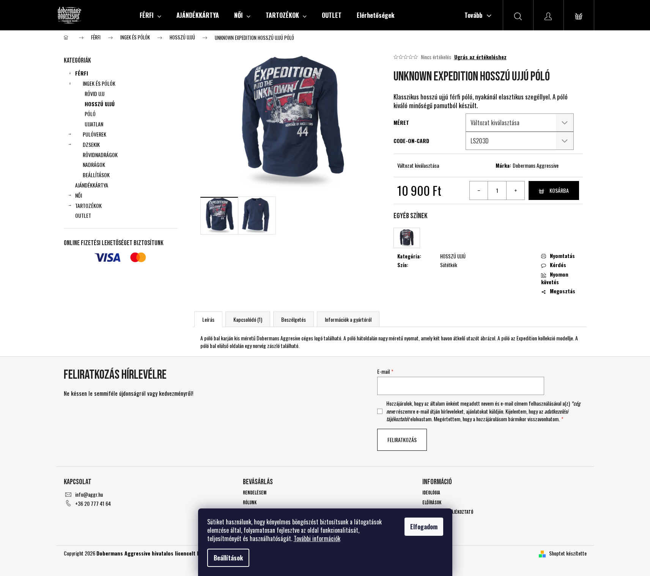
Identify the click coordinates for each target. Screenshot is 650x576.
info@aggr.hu (89, 494)
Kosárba (559, 190)
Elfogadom (424, 526)
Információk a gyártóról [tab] (348, 319)
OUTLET (83, 215)
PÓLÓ (90, 114)
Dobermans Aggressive (536, 165)
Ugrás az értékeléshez (480, 57)
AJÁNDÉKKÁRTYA (91, 185)
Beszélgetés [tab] (293, 319)
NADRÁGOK (94, 164)
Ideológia (431, 493)
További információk (317, 538)
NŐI (78, 195)
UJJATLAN (94, 124)
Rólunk (250, 502)
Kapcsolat (432, 521)
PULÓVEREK (94, 134)
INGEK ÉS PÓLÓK (99, 83)
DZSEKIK (91, 144)
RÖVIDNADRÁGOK (100, 155)
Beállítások (228, 557)
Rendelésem (254, 493)
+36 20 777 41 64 (93, 503)
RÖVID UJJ (94, 94)
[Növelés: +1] (515, 190)
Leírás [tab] (208, 319)
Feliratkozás (402, 440)
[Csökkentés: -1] (479, 190)
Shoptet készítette (568, 553)
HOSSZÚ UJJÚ (100, 104)
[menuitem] (150, 15)
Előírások (431, 502)
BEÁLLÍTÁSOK (96, 175)
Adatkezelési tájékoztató (447, 512)
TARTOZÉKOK (88, 205)
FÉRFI (81, 73)
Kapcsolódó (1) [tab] (247, 319)
